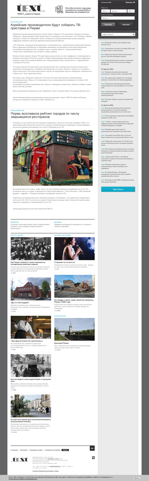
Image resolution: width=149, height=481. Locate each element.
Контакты (23, 450)
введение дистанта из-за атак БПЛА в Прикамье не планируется (78, 10)
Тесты (65, 450)
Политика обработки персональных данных (46, 471)
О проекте (14, 450)
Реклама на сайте (36, 450)
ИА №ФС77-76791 (53, 458)
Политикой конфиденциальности (23, 479)
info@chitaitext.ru (55, 466)
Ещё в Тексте (118, 189)
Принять (137, 478)
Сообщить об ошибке (53, 450)
